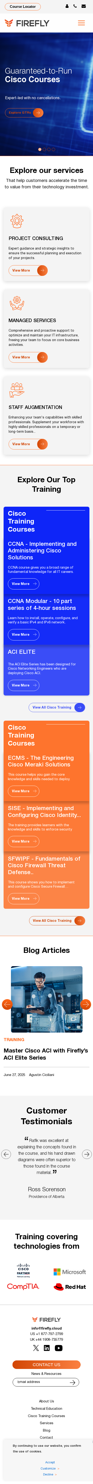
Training (14, 1040)
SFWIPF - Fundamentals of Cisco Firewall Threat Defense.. (44, 866)
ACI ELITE (22, 652)
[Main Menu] (81, 23)
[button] (7, 1004)
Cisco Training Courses (21, 522)
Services (46, 1423)
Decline (48, 1474)
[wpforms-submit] (72, 1382)
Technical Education (46, 1408)
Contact (46, 1437)
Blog (46, 1430)
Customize (48, 1468)
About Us (46, 1401)
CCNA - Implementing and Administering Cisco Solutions (42, 551)
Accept (50, 1462)
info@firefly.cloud (46, 1328)
